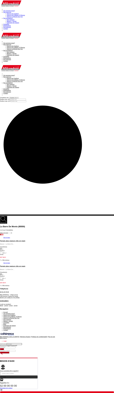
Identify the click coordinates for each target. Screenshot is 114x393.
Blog (4, 324)
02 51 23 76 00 (4, 292)
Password (3, 345)
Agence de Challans (13, 13)
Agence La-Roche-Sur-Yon (15, 16)
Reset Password (5, 352)
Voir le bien (6, 237)
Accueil (5, 312)
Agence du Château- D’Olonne (16, 15)
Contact (5, 28)
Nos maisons (10, 19)
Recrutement (7, 27)
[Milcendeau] (11, 6)
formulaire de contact (6, 388)
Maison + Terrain (12, 21)
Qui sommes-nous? (9, 10)
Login (2, 349)
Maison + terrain (8, 321)
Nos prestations (8, 18)
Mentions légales (25, 336)
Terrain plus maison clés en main (12, 241)
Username (3, 344)
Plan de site (51, 336)
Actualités (6, 24)
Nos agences (7, 12)
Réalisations (7, 25)
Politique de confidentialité (39, 336)
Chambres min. (4, 97)
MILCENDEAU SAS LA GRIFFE (9, 336)
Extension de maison (13, 22)
